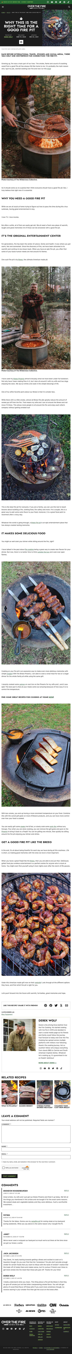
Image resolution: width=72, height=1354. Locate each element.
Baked (40, 1326)
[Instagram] (48, 2)
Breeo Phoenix (18, 379)
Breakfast (49, 1328)
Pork (30, 1331)
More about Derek (47, 1063)
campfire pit (35, 1221)
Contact (66, 1331)
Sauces (48, 1337)
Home (3, 12)
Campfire (41, 1328)
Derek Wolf (8, 37)
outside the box (43, 552)
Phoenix (5, 831)
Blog (8, 12)
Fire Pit (40, 1334)
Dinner (48, 1331)
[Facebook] (56, 2)
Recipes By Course (49, 1322)
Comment (6, 1124)
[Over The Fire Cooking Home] (37, 7)
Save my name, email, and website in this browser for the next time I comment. (29, 1162)
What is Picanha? (9, 1106)
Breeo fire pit (36, 523)
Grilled (40, 1337)
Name (4, 1146)
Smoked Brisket (26, 1106)
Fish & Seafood (32, 1335)
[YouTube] (52, 2)
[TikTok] (68, 2)
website (38, 983)
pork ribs (53, 826)
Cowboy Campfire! (27, 2)
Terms (41, 1347)
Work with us (66, 1328)
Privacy (35, 1347)
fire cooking (29, 549)
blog (49, 69)
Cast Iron (41, 1331)
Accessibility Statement (52, 1347)
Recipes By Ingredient (32, 1322)
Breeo (20, 260)
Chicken (31, 1328)
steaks (22, 826)
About (65, 1322)
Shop (56, 1322)
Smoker (40, 1339)
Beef (30, 1326)
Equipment (8, 1014)
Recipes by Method (41, 1322)
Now (51, 697)
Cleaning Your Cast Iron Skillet (62, 1107)
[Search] (69, 7)
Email (5, 1154)
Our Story (66, 1324)
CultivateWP (50, 1349)
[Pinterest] (64, 2)
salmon (22, 684)
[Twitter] (60, 2)
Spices (57, 1324)
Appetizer (49, 1326)
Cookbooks (58, 1327)
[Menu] (3, 7)
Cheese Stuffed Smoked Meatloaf (44, 1107)
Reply (66, 1190)
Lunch (48, 1334)
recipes (9, 674)
